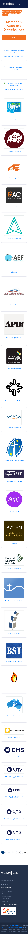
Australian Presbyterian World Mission (14, 460)
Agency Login (5, 901)
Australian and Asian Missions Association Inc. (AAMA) (14, 367)
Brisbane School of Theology (14, 661)
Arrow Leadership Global (14, 238)
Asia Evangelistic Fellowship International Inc (14, 271)
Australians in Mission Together (14, 481)
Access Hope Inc (14, 119)
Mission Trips (5, 893)
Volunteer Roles (5, 898)
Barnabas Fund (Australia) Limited (14, 601)
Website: (20, 927)
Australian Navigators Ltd (14, 427)
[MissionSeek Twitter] (3, 884)
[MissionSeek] (8, 4)
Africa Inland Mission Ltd (14, 151)
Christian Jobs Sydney (14, 737)
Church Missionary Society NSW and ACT (14, 777)
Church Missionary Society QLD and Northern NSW (14, 797)
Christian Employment (7, 896)
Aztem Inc (14, 543)
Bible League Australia (14, 633)
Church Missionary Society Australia (14, 756)
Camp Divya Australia (14, 687)
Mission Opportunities (7, 891)
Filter (14, 37)
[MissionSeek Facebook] (1, 884)
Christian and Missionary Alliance (14, 716)
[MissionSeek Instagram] (7, 884)
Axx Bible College (14, 511)
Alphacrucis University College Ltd (14, 206)
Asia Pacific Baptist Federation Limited (14, 338)
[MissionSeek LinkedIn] (5, 884)
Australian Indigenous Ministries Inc (14, 400)
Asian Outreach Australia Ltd (14, 305)
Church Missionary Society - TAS (14, 839)
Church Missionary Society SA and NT (14, 819)
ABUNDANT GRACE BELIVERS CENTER (14, 56)
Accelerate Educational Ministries (14, 73)
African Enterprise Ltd (14, 178)
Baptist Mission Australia (14, 568)
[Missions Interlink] (14, 911)
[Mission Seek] (9, 873)
